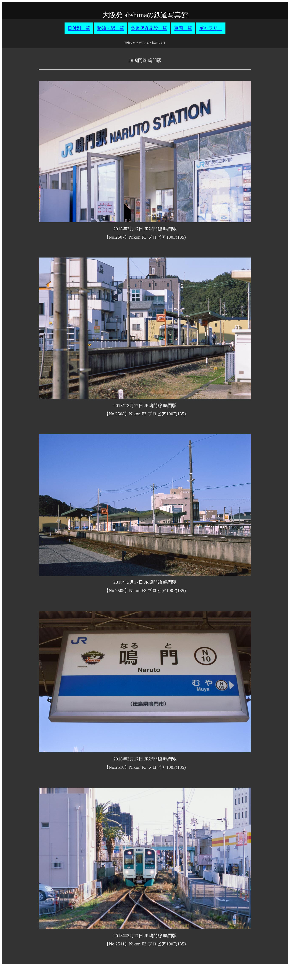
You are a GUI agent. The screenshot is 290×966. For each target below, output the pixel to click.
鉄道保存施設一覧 (149, 28)
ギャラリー (210, 28)
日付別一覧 (79, 28)
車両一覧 (183, 28)
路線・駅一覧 (110, 28)
